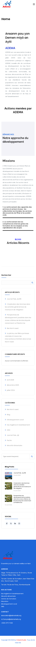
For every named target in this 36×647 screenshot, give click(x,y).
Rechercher (6, 275)
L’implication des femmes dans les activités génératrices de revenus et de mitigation (17, 307)
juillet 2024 (11, 390)
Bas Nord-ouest (13, 328)
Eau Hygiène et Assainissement (18, 425)
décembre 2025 (13, 385)
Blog (8, 414)
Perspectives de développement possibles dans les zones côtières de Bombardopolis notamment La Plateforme (22, 499)
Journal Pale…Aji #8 (14, 299)
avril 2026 (10, 380)
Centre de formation (8, 599)
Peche (9, 440)
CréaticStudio (21, 640)
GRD (8, 430)
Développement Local (15, 420)
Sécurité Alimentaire (14, 445)
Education (4, 601)
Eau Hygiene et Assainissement (12, 594)
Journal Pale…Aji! (13, 435)
